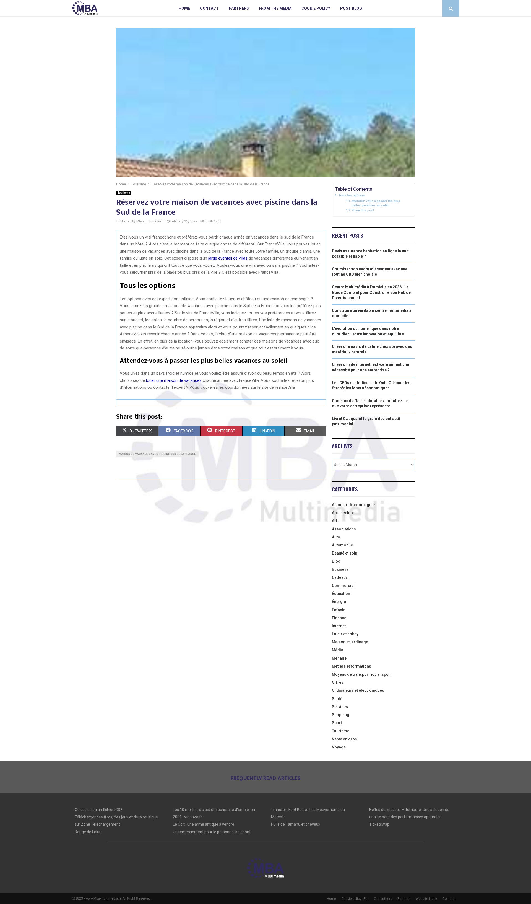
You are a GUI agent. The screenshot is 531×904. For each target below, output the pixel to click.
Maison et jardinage (350, 642)
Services (340, 706)
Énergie (339, 601)
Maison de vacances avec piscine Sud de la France (157, 453)
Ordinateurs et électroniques (358, 690)
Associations (344, 529)
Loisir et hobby (345, 634)
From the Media (275, 8)
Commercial (343, 585)
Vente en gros (344, 739)
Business (340, 569)
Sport (337, 723)
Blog (336, 561)
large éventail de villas (228, 258)
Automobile (342, 545)
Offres (337, 682)
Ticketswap (379, 824)
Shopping (340, 715)
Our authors (383, 899)
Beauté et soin (344, 553)
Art (334, 521)
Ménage (339, 658)
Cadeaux (340, 577)
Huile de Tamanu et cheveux (295, 824)
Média (337, 650)
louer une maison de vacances (174, 380)
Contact (209, 8)
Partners (239, 8)
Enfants (338, 610)
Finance (339, 618)
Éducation (341, 593)
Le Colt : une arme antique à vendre (203, 824)
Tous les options (352, 195)
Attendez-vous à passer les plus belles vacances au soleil (376, 203)
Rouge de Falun (88, 832)
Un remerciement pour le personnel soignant (212, 832)
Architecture (343, 513)
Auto (336, 537)
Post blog (351, 8)
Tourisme (124, 192)
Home (184, 8)
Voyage (339, 747)
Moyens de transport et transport (361, 674)
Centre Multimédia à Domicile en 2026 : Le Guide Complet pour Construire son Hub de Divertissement (371, 292)
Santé (337, 698)
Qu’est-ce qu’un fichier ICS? (98, 809)
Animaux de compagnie (353, 504)
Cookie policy (315, 8)
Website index (426, 899)
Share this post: (363, 210)
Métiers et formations (351, 666)
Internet (339, 626)
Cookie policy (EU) (355, 899)
